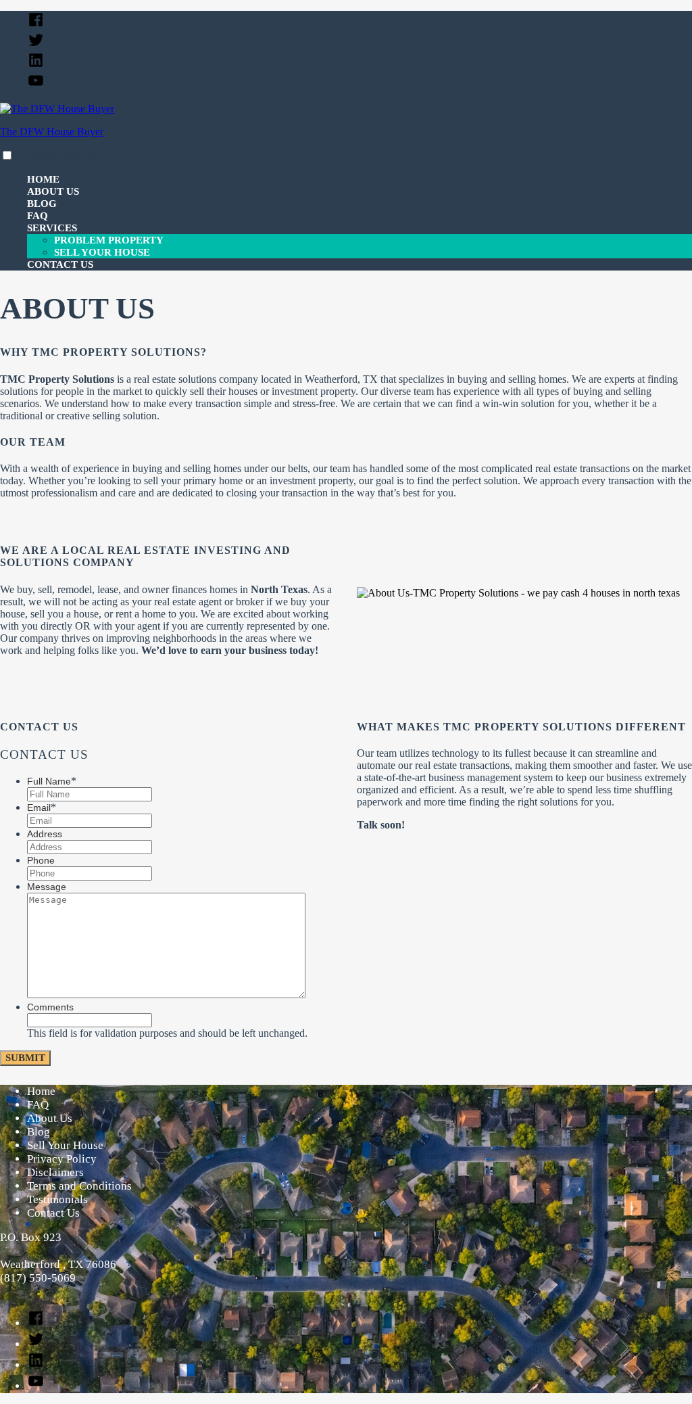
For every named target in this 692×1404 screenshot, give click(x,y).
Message (46, 886)
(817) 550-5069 (38, 1277)
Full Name (51, 781)
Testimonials (57, 1199)
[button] (7, 155)
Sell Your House (102, 252)
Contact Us (60, 264)
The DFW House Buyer (51, 131)
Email (41, 807)
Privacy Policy (62, 1158)
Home (43, 179)
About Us (53, 191)
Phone (41, 860)
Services (52, 228)
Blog (42, 203)
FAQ (37, 215)
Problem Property (109, 240)
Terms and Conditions (79, 1185)
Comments (50, 1007)
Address (44, 833)
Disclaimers (55, 1172)
